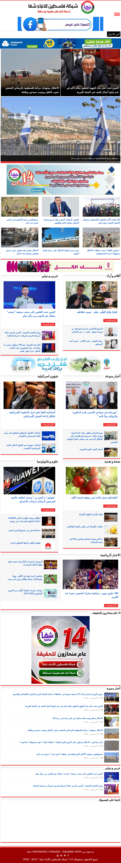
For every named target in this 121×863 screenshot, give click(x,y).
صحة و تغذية (112, 461)
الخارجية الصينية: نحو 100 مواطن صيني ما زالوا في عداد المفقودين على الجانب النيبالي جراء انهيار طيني (22, 348)
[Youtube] (58, 855)
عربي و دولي (50, 276)
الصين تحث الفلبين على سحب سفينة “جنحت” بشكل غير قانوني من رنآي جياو (69, 774)
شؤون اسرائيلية (47, 376)
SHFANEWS (39, 851)
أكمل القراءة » (48, 324)
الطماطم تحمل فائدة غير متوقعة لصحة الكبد (94, 497)
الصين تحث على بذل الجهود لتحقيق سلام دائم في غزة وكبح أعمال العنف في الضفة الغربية (64, 706)
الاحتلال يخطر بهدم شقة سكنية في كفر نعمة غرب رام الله (77, 718)
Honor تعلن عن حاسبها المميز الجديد (24, 530)
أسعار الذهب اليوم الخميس (91, 449)
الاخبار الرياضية (110, 555)
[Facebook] (68, 855)
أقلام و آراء (113, 276)
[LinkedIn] (61, 855)
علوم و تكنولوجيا (47, 461)
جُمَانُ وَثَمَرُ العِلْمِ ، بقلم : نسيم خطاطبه (97, 312)
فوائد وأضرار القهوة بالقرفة (91, 514)
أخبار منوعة (112, 376)
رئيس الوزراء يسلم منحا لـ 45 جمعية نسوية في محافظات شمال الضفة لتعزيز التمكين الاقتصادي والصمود (86, 158)
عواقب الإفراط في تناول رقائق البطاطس (85, 526)
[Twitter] (65, 855)
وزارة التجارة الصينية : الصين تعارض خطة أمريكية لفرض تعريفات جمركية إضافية (68, 786)
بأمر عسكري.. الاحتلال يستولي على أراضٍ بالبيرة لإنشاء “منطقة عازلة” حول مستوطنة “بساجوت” (61, 742)
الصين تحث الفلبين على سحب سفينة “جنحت (81, 34)
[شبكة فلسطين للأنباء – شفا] (60, 6)
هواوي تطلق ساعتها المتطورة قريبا (25, 543)
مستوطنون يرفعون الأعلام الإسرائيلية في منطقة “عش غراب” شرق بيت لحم (70, 754)
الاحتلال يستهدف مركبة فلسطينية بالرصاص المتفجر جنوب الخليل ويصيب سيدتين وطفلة (65, 730)
